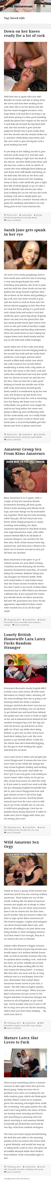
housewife (23, 622)
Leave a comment (14, 220)
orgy (32, 1025)
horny (16, 622)
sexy (37, 830)
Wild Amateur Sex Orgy (21, 844)
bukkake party (9, 437)
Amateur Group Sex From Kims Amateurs (24, 451)
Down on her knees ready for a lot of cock (24, 33)
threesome (38, 1169)
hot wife (23, 830)
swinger (7, 625)
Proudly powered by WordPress (17, 1178)
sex (32, 830)
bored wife (26, 217)
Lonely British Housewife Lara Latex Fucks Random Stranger (24, 641)
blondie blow (16, 217)
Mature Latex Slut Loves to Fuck (21, 1040)
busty (18, 437)
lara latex (21, 1169)
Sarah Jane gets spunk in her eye (25, 232)
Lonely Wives (27, 215)
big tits (39, 215)
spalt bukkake (36, 437)
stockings (29, 1169)
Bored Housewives (18, 6)
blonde (7, 217)
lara (29, 830)
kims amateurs (34, 622)
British (34, 217)
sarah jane (26, 437)
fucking (11, 830)
